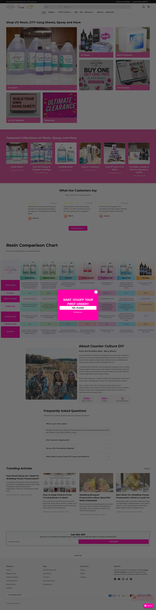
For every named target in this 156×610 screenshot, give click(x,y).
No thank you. (78, 312)
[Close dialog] (96, 292)
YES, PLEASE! (78, 307)
